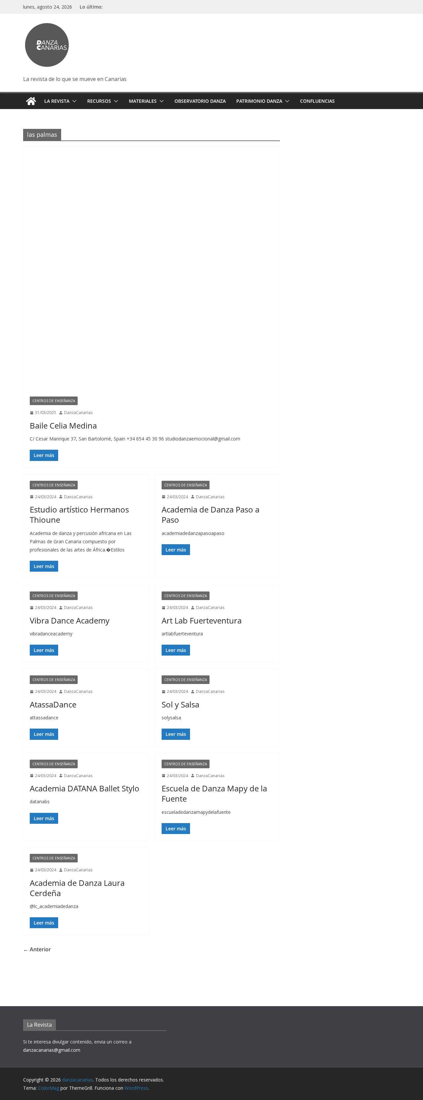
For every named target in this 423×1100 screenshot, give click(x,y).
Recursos (99, 101)
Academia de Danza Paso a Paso (210, 514)
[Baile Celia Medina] (151, 275)
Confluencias (317, 101)
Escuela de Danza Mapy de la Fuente (214, 793)
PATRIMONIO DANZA (259, 101)
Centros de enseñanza (53, 400)
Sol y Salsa (180, 704)
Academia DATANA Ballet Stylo (84, 788)
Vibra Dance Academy (69, 620)
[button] (73, 101)
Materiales (143, 101)
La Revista (56, 101)
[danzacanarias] (31, 101)
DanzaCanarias (78, 412)
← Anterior (37, 949)
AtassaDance (53, 704)
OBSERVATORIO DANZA (200, 101)
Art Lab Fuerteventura (202, 620)
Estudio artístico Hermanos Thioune (79, 514)
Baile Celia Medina (63, 425)
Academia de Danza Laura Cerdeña (77, 887)
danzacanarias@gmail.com (51, 1050)
